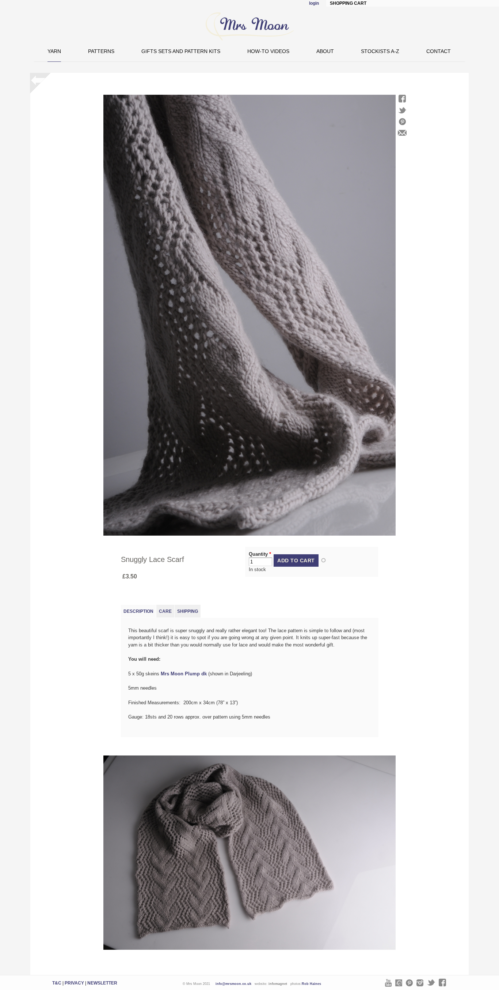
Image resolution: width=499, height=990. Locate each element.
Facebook (442, 982)
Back (40, 83)
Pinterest (409, 982)
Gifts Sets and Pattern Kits (180, 51)
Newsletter (102, 983)
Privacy (74, 983)
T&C (56, 983)
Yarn (54, 51)
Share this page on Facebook (402, 98)
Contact (438, 51)
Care (165, 611)
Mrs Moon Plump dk (184, 673)
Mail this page (402, 133)
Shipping (187, 611)
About (325, 51)
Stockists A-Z (380, 51)
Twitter (431, 982)
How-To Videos (268, 51)
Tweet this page (402, 110)
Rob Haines (311, 984)
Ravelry (398, 982)
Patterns (101, 51)
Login (314, 3)
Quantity (260, 554)
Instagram (419, 982)
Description (138, 611)
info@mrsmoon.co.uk (233, 984)
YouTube (388, 983)
